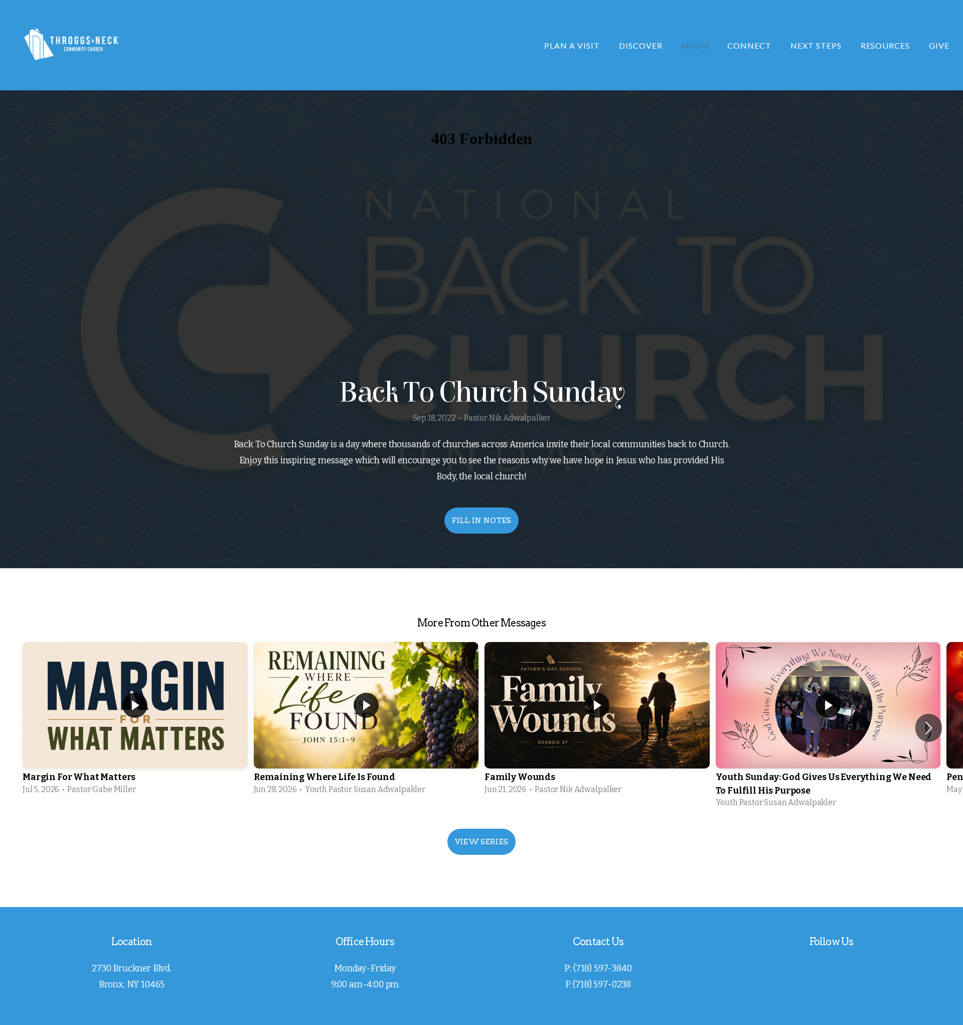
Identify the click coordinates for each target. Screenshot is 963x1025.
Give (939, 45)
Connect (750, 45)
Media (695, 45)
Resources (886, 45)
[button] (928, 728)
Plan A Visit (572, 45)
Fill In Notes (482, 520)
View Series (481, 841)
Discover (642, 45)
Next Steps (817, 45)
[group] (135, 721)
